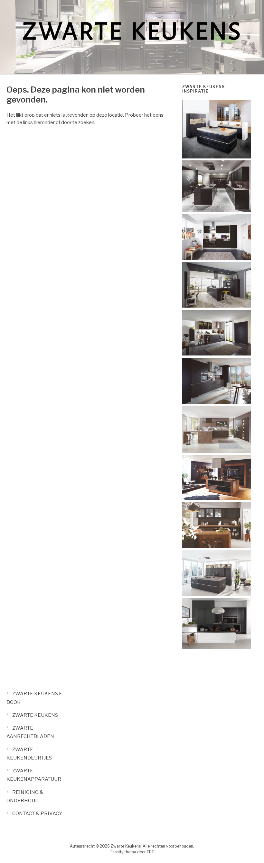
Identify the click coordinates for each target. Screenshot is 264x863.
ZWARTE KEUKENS (35, 715)
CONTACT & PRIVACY (37, 813)
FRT (150, 852)
